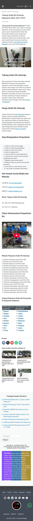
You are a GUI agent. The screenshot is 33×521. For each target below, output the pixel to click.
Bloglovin (13, 514)
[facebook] (4, 343)
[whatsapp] (16, 343)
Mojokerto (21, 114)
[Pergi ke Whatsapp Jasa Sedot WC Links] (29, 506)
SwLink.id (8, 518)
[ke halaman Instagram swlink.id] (6, 499)
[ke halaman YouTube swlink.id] (24, 499)
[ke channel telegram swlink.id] (27, 499)
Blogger (25, 518)
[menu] (4, 6)
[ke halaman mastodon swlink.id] (20, 499)
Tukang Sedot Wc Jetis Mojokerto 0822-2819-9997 (8, 380)
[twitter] (8, 343)
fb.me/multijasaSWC (15, 183)
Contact (9, 492)
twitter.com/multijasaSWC (16, 187)
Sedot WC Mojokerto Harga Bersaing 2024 (16, 419)
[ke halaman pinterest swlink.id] (16, 499)
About (4, 492)
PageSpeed (21, 514)
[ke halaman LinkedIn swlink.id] (13, 499)
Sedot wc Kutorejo (20, 129)
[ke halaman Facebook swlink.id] (9, 499)
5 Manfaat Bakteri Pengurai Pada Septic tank (17, 422)
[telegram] (20, 343)
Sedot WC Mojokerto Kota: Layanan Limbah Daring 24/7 (23, 380)
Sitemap (28, 492)
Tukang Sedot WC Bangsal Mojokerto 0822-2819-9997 (24, 362)
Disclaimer (22, 492)
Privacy (15, 492)
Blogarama (6, 514)
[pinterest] (12, 343)
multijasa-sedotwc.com (15, 191)
